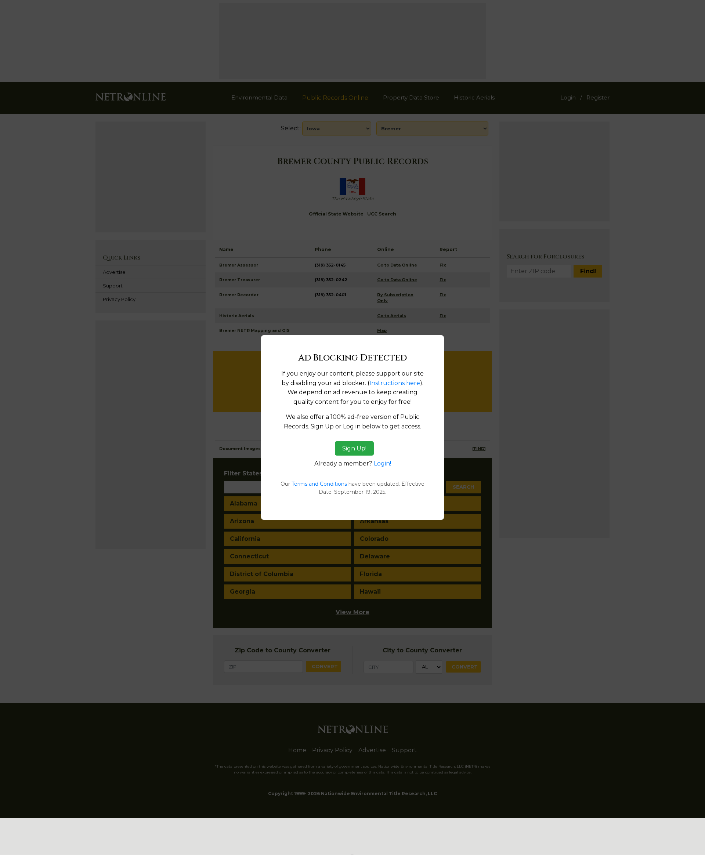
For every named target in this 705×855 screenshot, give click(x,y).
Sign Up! (354, 448)
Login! (382, 463)
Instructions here (394, 383)
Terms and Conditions (319, 484)
